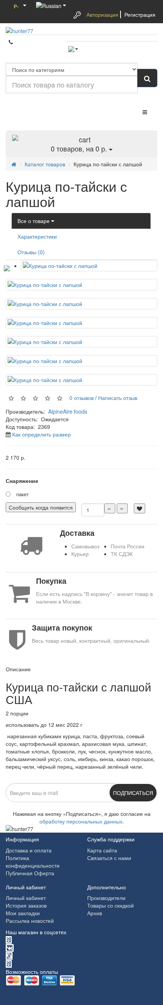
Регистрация (139, 14)
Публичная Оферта (30, 873)
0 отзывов (80, 397)
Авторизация (102, 14)
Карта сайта (102, 850)
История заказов (26, 905)
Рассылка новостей (30, 920)
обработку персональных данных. (81, 821)
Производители (106, 897)
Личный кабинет (26, 897)
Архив (94, 913)
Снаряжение (22, 480)
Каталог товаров (45, 164)
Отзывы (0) (31, 252)
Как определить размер (41, 434)
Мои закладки (23, 913)
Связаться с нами (109, 858)
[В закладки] (139, 508)
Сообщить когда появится (41, 507)
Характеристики (37, 236)
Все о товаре (34, 221)
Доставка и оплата (29, 850)
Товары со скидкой (110, 905)
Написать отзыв (117, 397)
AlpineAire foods (67, 411)
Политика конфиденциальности (33, 861)
